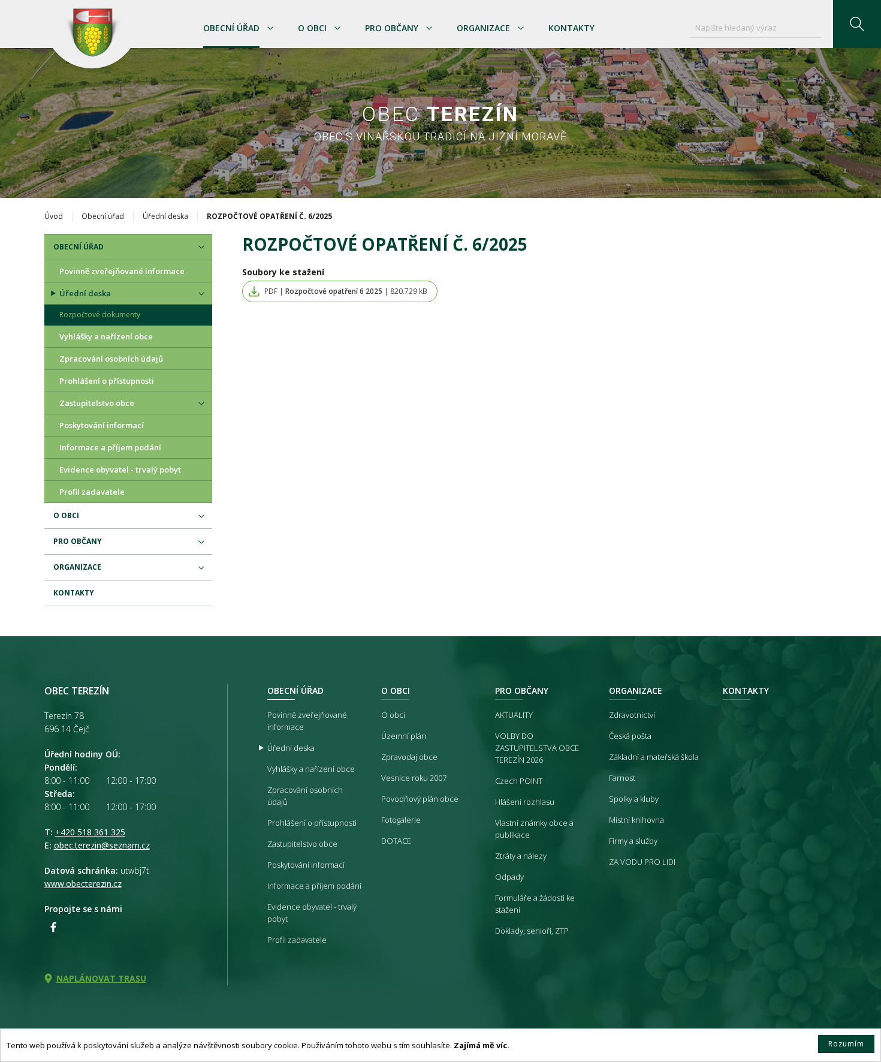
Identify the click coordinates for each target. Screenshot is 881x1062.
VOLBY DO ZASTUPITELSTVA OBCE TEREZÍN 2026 (537, 747)
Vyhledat (857, 24)
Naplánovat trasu (101, 978)
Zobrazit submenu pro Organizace (521, 28)
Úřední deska (165, 216)
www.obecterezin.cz (83, 883)
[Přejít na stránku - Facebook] (53, 927)
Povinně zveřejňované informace (122, 271)
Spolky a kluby (634, 798)
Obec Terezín (91, 34)
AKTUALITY (514, 714)
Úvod (53, 216)
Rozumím (846, 1044)
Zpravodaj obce (409, 756)
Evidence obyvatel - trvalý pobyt (120, 469)
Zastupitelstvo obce (96, 403)
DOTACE (396, 840)
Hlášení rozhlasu (524, 801)
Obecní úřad (231, 28)
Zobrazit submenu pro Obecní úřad (270, 28)
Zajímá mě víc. (481, 1045)
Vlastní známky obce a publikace (534, 828)
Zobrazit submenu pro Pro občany (429, 28)
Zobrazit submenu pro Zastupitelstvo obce (201, 404)
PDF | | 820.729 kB (345, 291)
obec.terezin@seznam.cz (102, 845)
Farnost (622, 777)
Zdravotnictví (632, 714)
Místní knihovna (636, 819)
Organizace (483, 28)
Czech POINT (518, 780)
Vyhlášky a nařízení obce (106, 336)
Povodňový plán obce (419, 798)
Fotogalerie (401, 819)
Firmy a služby (633, 840)
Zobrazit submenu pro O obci (337, 28)
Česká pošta (630, 735)
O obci (312, 28)
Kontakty (571, 28)
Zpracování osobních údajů (111, 358)
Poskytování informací (101, 425)
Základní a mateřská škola (654, 756)
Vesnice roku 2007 (413, 777)
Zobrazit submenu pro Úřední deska (201, 294)
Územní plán (403, 735)
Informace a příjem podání (110, 447)
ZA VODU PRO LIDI (642, 861)
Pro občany (391, 28)
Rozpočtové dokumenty (99, 314)
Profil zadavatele (92, 491)
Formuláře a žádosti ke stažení (535, 903)
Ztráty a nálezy (521, 855)
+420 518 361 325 (90, 832)
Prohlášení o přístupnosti (106, 380)
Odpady (509, 876)
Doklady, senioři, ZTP (532, 930)
